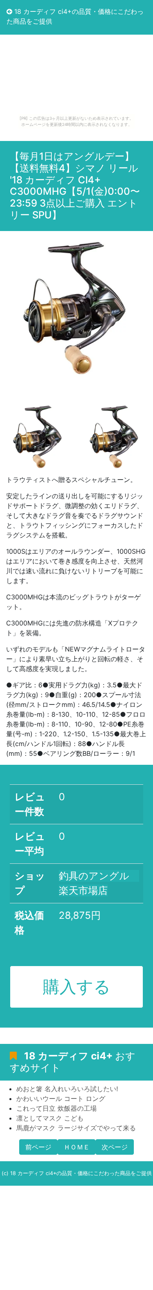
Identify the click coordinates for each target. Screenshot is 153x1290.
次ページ (115, 1147)
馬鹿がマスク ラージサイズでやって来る (76, 1128)
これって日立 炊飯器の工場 (56, 1108)
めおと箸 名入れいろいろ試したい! (67, 1089)
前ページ (38, 1147)
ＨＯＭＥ (77, 1147)
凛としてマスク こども (50, 1118)
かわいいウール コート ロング (60, 1098)
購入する (77, 986)
